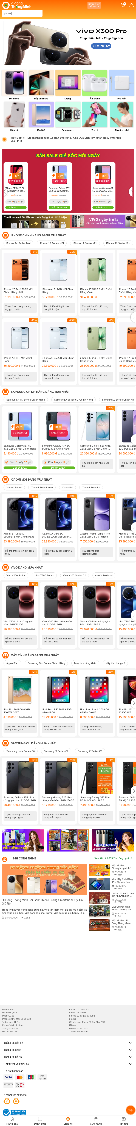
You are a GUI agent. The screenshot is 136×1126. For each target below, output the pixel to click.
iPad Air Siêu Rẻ (10, 1031)
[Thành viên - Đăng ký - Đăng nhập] (131, 5)
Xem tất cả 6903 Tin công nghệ (112, 858)
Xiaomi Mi (67, 487)
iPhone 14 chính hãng (12, 1025)
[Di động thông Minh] (16, 5)
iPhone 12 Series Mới (85, 243)
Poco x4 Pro (7, 1009)
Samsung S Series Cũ (56, 751)
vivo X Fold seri (103, 575)
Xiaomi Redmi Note (42, 487)
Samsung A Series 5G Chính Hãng (73, 399)
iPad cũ (72, 1019)
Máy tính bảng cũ (115, 663)
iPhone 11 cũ (8, 1016)
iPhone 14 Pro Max (78, 1028)
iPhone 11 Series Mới (118, 243)
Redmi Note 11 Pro (11, 1022)
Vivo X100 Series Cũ (74, 575)
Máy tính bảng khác (85, 663)
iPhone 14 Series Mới (18, 243)
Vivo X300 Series (44, 575)
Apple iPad (12, 663)
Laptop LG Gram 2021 (80, 1009)
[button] (133, 317)
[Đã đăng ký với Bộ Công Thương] (14, 1112)
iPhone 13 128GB (77, 1012)
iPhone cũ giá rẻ (10, 1012)
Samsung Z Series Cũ (90, 751)
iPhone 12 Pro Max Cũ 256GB (16, 1019)
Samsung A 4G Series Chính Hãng (25, 399)
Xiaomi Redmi (14, 487)
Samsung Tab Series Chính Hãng (46, 663)
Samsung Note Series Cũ (20, 751)
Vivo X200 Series (16, 575)
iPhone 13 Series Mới (52, 243)
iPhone (72, 1025)
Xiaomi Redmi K (91, 487)
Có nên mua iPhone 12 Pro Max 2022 (87, 1022)
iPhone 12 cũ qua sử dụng (82, 1016)
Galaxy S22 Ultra (10, 1028)
